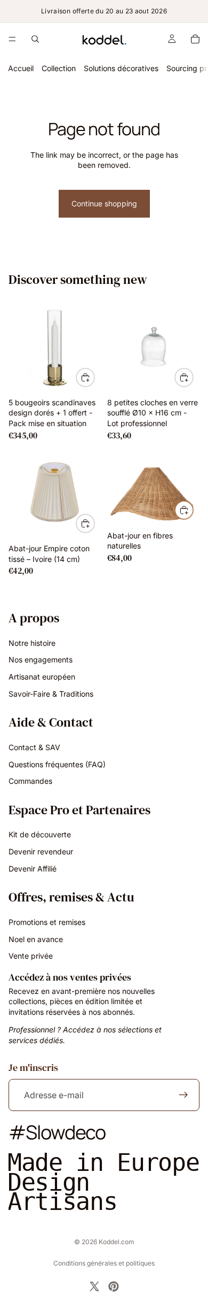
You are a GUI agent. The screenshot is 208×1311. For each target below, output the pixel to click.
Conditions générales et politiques (104, 1263)
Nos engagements (41, 659)
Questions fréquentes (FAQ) (57, 763)
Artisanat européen (42, 676)
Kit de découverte (40, 834)
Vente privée (31, 955)
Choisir (94, 523)
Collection (59, 68)
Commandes (30, 780)
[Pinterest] (113, 1286)
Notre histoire (32, 642)
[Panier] (195, 39)
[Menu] (12, 39)
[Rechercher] (35, 39)
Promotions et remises (47, 922)
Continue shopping (104, 203)
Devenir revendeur (41, 851)
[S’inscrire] (183, 1095)
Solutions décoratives (121, 68)
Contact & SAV (34, 747)
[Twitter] (94, 1286)
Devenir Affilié (33, 868)
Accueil (21, 68)
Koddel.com (116, 1242)
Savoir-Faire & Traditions (51, 693)
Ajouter (94, 377)
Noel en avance (36, 938)
